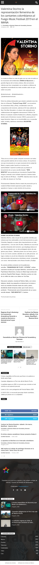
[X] (22, 490)
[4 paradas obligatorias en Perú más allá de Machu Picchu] (19, 354)
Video (2, 551)
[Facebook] (3, 34)
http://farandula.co (19, 341)
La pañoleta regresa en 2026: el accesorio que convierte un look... (23, 521)
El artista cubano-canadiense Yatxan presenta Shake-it (18, 434)
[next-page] (21, 367)
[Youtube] (25, 490)
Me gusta (34, 410)
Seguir (35, 414)
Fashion (28, 358)
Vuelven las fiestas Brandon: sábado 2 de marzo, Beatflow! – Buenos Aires (30, 315)
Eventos (3, 542)
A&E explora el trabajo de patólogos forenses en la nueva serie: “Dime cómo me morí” (17, 449)
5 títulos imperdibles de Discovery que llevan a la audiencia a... (24, 503)
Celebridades (4, 548)
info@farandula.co (23, 486)
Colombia (3, 536)
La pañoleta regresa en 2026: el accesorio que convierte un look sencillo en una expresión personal (32, 362)
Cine (2, 553)
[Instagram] (18, 490)
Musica (3, 539)
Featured (16, 358)
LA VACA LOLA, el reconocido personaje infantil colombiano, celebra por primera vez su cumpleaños (17, 393)
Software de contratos (10, 563)
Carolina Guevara (5, 436)
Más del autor (26, 347)
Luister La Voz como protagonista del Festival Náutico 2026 (17, 389)
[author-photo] (19, 330)
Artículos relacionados (14, 347)
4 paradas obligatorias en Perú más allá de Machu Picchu (19, 361)
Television (3, 358)
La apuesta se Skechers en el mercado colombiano (17, 440)
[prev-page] (18, 367)
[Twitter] (7, 34)
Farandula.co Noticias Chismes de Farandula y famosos (17, 25)
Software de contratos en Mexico (26, 563)
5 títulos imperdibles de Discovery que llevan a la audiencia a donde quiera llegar (7, 361)
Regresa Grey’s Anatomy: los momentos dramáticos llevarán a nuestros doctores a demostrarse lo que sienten (10, 317)
